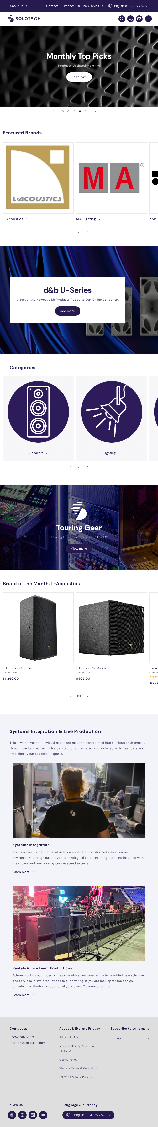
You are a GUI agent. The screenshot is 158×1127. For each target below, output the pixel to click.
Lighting (110, 453)
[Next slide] (95, 111)
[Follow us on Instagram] (22, 1115)
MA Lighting (86, 219)
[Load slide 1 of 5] (63, 111)
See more (67, 311)
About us (16, 6)
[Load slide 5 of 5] (86, 111)
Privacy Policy (68, 1037)
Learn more (21, 872)
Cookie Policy (68, 1059)
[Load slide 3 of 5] (74, 111)
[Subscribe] (148, 1039)
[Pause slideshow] (105, 111)
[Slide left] (70, 232)
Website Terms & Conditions (78, 1068)
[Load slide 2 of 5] (68, 111)
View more (79, 548)
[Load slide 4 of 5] (80, 111)
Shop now (79, 77)
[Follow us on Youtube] (43, 1115)
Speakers (36, 453)
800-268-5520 (22, 1037)
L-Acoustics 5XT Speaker (92, 668)
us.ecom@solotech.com (28, 1043)
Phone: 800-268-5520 (81, 6)
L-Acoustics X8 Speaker (18, 668)
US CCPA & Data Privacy (75, 1077)
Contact (52, 6)
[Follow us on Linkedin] (33, 1115)
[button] (148, 18)
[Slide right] (87, 232)
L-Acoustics (13, 219)
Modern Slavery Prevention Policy (77, 1048)
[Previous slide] (53, 111)
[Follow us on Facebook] (12, 1115)
